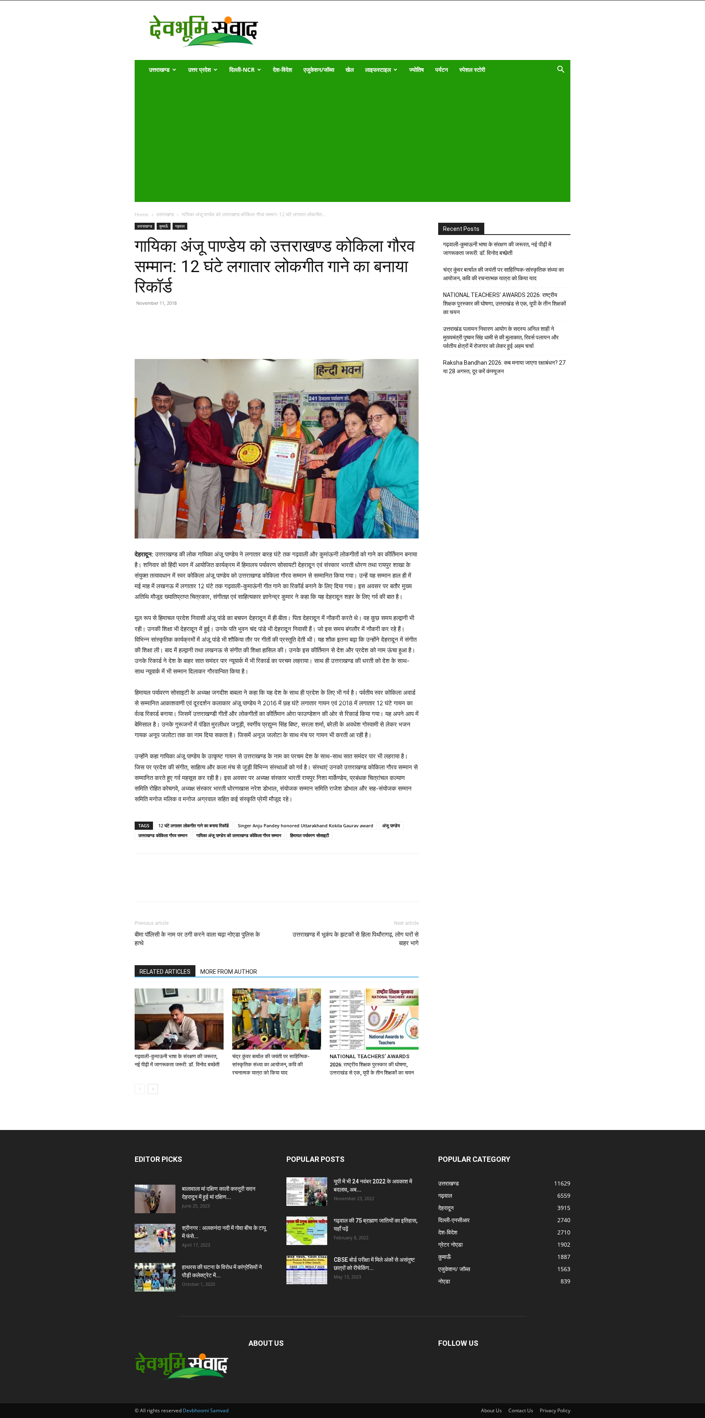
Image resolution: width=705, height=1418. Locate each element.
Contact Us (520, 1410)
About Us (491, 1410)
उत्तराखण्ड (159, 69)
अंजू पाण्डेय (391, 825)
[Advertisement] (347, 141)
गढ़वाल (180, 226)
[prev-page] (140, 1089)
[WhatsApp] (199, 336)
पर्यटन (441, 69)
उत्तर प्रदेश (199, 69)
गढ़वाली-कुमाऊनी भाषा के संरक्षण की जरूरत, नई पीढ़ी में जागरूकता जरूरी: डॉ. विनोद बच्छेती (497, 248)
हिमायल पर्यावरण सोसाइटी (309, 835)
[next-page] (153, 1089)
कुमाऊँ (163, 226)
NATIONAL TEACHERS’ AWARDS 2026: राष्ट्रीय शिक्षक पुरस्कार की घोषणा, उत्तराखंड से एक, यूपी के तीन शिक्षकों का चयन (372, 1064)
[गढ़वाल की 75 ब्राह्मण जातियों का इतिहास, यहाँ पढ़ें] (306, 1230)
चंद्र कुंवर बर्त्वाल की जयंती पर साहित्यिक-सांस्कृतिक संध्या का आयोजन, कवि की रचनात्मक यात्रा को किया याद (271, 1064)
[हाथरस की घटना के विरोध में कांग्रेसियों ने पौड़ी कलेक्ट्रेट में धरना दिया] (155, 1277)
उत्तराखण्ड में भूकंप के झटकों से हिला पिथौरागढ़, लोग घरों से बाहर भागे (356, 939)
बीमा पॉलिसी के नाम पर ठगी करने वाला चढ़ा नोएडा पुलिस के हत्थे (197, 939)
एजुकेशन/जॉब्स (319, 69)
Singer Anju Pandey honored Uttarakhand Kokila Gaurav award (305, 825)
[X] (180, 336)
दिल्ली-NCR (242, 69)
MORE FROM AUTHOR (228, 971)
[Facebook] (161, 336)
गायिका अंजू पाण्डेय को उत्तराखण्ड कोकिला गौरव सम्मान (238, 835)
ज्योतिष (416, 69)
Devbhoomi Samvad (205, 1410)
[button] (560, 70)
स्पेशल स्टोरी (472, 69)
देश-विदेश (282, 69)
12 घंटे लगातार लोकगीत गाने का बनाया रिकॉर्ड (193, 825)
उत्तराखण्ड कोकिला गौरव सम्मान (162, 835)
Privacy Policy (555, 1410)
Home (142, 214)
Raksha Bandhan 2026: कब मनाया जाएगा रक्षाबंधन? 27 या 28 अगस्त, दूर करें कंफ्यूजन (504, 366)
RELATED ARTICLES (165, 971)
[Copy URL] (143, 336)
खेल (350, 69)
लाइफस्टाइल (378, 69)
